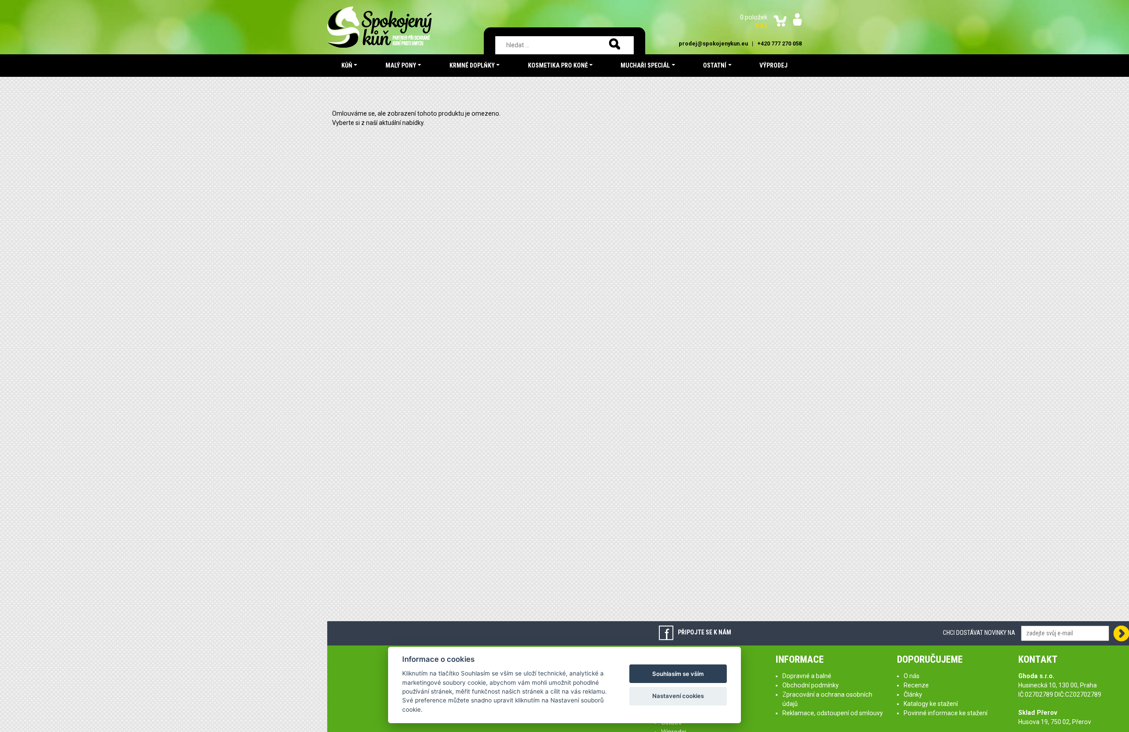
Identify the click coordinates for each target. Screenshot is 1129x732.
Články (913, 694)
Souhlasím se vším (678, 673)
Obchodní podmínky (810, 685)
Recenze (916, 685)
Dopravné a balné (806, 675)
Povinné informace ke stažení (945, 713)
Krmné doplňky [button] (472, 65)
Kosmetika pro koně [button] (558, 65)
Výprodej (773, 65)
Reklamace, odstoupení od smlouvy (832, 713)
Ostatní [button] (714, 65)
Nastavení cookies (678, 695)
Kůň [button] (346, 65)
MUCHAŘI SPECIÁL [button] (645, 65)
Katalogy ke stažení (931, 703)
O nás (912, 675)
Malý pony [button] (400, 65)
